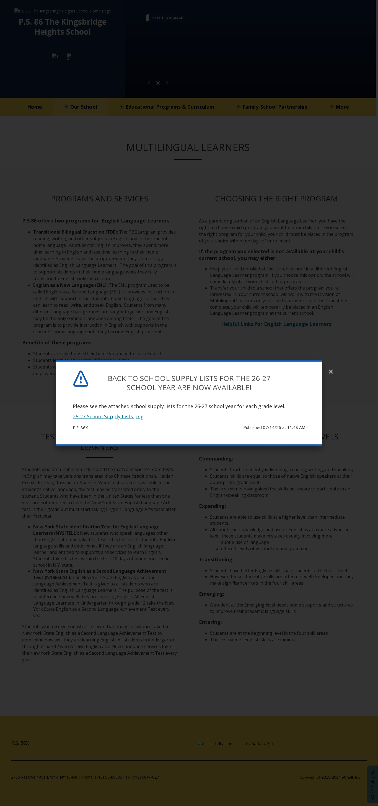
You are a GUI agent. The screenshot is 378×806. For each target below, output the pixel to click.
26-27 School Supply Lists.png (108, 416)
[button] (331, 371)
